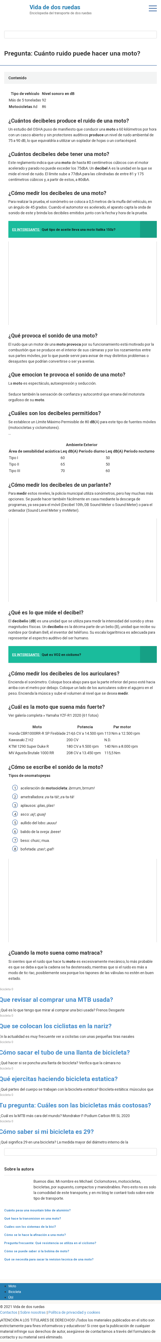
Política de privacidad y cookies (74, 1312)
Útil (10, 1297)
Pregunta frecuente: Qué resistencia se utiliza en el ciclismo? (50, 1243)
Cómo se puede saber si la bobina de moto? (36, 1251)
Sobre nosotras (33, 1312)
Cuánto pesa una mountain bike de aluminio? (37, 1210)
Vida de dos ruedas (55, 7)
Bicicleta (14, 1292)
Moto (12, 1286)
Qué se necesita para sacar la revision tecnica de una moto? (48, 1259)
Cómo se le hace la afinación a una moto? (35, 1235)
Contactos (8, 1312)
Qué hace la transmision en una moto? (32, 1218)
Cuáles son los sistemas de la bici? (30, 1227)
